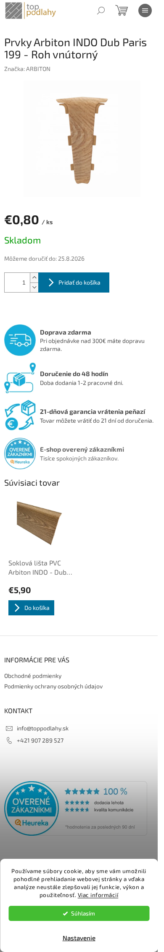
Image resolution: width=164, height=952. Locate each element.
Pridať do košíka (79, 282)
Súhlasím (83, 913)
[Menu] (145, 10)
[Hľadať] (101, 10)
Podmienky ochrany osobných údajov (53, 686)
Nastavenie (79, 938)
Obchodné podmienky (32, 675)
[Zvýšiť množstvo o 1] (34, 277)
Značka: (27, 68)
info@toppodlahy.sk (43, 728)
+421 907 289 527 (40, 740)
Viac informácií (98, 895)
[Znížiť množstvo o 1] (34, 287)
